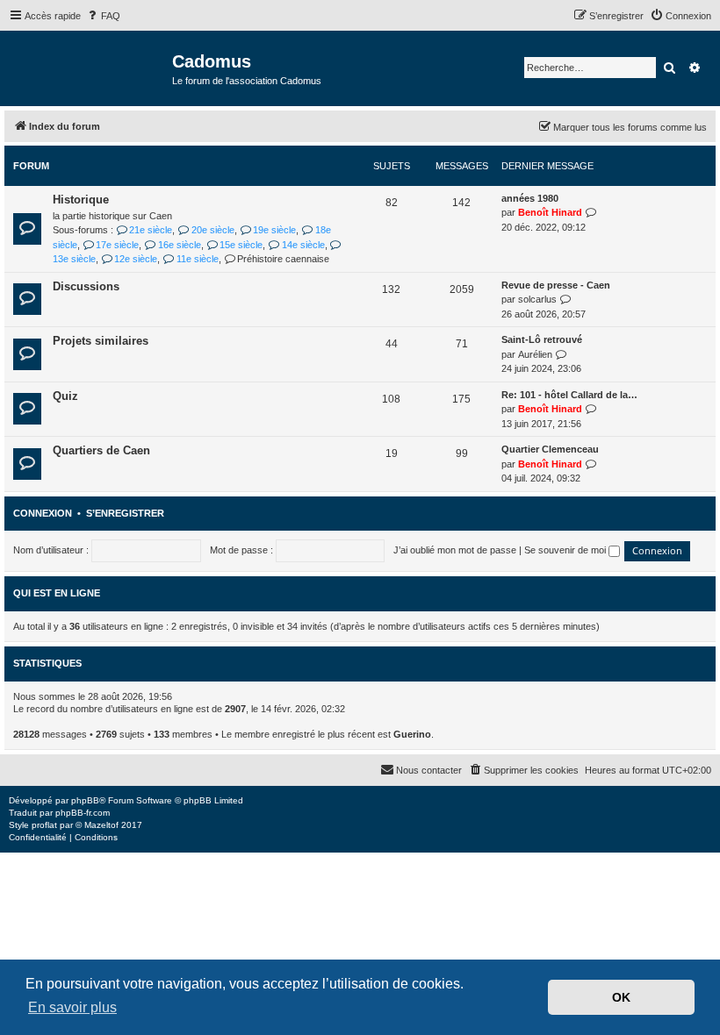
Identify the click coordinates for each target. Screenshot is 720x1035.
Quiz (65, 396)
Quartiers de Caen (101, 450)
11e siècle (197, 258)
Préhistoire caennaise (283, 258)
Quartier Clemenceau (550, 449)
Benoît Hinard (550, 212)
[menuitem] (102, 15)
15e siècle (241, 244)
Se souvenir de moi (566, 550)
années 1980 (529, 198)
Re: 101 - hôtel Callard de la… (569, 394)
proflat (44, 825)
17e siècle (117, 244)
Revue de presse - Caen (555, 285)
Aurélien (535, 354)
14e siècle (303, 244)
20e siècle (212, 230)
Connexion (42, 513)
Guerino (412, 734)
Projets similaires (100, 340)
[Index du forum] (88, 67)
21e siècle (150, 230)
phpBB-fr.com (82, 812)
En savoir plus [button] (72, 1007)
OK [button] (621, 997)
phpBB (85, 800)
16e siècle (179, 244)
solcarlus (537, 299)
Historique (81, 199)
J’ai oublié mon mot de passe (454, 550)
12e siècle (135, 258)
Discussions (86, 286)
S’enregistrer (125, 513)
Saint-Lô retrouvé (541, 339)
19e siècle (274, 230)
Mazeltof (101, 825)
